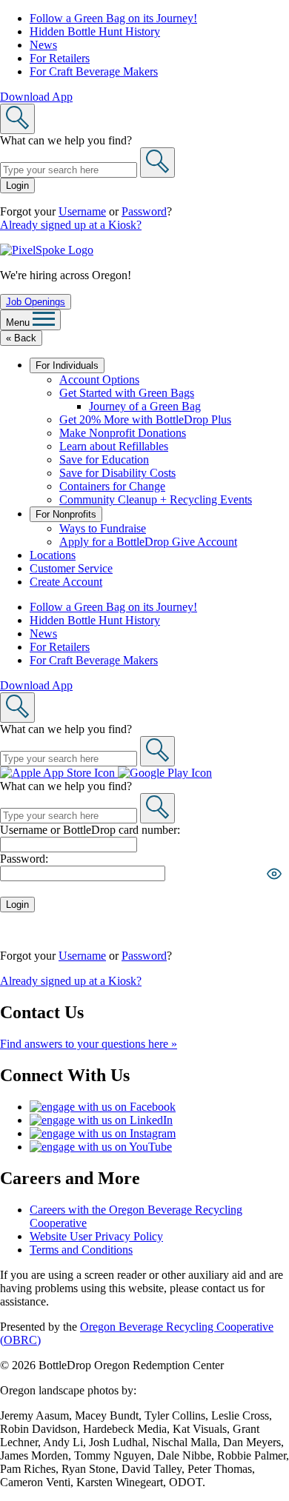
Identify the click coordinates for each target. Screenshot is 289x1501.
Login (17, 185)
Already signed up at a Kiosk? (71, 224)
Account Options (99, 379)
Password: (24, 858)
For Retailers (60, 58)
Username (82, 211)
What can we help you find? (66, 140)
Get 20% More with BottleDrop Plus (145, 419)
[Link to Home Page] (46, 250)
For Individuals (67, 365)
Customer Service (71, 568)
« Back (21, 338)
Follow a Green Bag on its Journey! (113, 18)
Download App (36, 96)
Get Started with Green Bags (126, 393)
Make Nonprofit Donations (122, 433)
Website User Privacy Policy (96, 1236)
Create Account (66, 581)
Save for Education (104, 459)
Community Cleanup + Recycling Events (155, 499)
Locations (53, 555)
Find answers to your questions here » (88, 1043)
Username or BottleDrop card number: (90, 829)
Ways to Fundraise (102, 528)
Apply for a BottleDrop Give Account (148, 541)
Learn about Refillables (113, 446)
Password (144, 211)
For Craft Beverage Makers (94, 71)
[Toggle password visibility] (274, 873)
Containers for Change (112, 486)
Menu (19, 322)
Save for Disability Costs (117, 473)
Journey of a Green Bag (145, 406)
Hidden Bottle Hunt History (95, 31)
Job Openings (35, 301)
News (43, 45)
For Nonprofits (66, 514)
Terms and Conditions (81, 1249)
